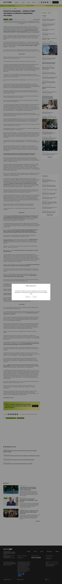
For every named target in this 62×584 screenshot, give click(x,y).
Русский (34, 296)
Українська (28, 296)
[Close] (47, 285)
